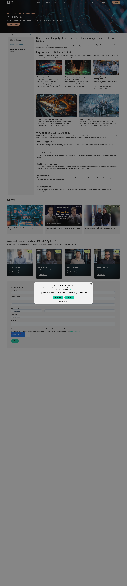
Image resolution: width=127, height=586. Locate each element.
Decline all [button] (58, 297)
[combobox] (91, 284)
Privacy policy (73, 289)
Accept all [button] (69, 297)
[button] (63, 301)
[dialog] (63, 293)
